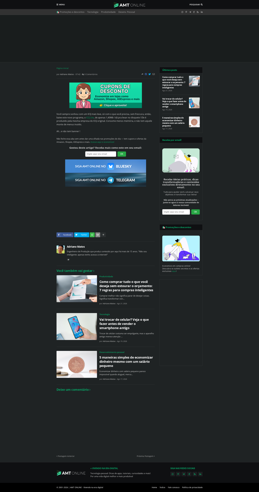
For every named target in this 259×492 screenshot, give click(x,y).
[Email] (153, 74)
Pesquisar (195, 4)
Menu (62, 4)
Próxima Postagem (145, 456)
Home (154, 487)
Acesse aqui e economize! (102, 142)
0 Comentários (91, 74)
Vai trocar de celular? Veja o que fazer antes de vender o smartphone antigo (124, 323)
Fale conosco (173, 487)
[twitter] (68, 259)
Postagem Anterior (66, 456)
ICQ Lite (90, 117)
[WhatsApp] (92, 234)
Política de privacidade (192, 487)
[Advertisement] (130, 38)
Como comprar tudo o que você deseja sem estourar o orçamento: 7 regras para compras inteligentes (126, 286)
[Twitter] (150, 74)
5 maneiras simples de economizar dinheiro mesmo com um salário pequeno (126, 361)
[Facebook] (146, 74)
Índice (162, 487)
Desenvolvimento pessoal (111, 352)
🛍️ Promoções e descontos (70, 12)
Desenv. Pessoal (126, 12)
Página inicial (63, 68)
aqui (174, 271)
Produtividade (108, 12)
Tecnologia (92, 12)
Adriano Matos (76, 246)
